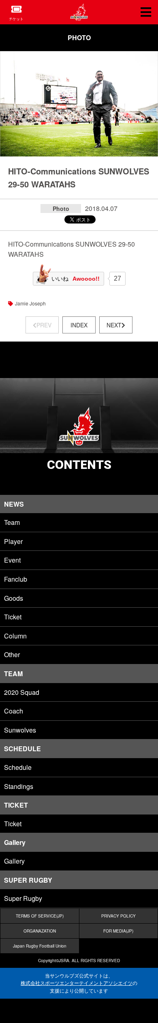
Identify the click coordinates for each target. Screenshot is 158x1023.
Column (15, 635)
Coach (13, 711)
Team (12, 522)
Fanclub (15, 579)
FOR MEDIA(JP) (118, 931)
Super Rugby (23, 898)
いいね (75, 278)
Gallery (14, 861)
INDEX (79, 325)
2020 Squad (21, 692)
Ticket (12, 616)
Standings (18, 786)
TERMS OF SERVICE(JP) (40, 916)
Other (12, 654)
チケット (16, 18)
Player (13, 541)
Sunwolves (20, 730)
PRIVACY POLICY (118, 916)
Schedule (18, 767)
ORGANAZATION (39, 931)
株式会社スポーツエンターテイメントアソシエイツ (76, 983)
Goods (13, 598)
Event (12, 560)
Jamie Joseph (30, 303)
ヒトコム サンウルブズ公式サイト (79, 12)
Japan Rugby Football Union (39, 946)
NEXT (114, 325)
